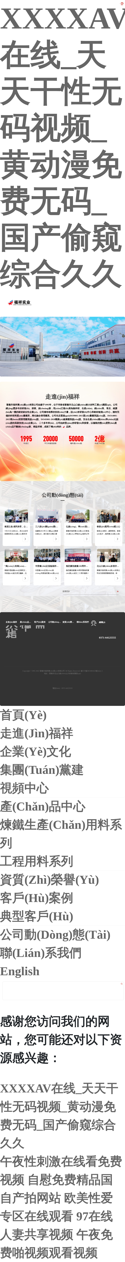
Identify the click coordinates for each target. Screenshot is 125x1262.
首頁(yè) (23, 715)
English (20, 971)
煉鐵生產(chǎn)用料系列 (27, 627)
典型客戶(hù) (41, 627)
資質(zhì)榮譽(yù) (69, 622)
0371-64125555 (107, 637)
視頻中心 (13, 636)
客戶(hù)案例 (39, 622)
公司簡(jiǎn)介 (13, 627)
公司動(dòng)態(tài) (55, 622)
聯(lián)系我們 (83, 622)
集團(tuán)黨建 (13, 633)
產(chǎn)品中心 (26, 622)
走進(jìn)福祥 (11, 622)
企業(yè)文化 (13, 630)
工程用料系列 (27, 630)
